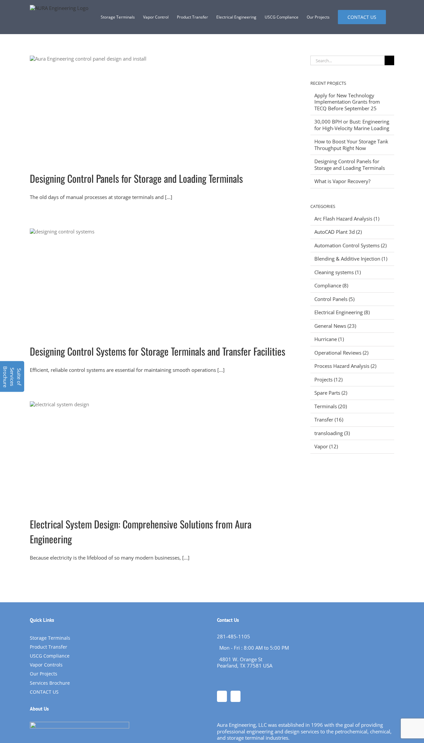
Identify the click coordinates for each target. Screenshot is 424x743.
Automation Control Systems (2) (350, 245)
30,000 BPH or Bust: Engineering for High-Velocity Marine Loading (351, 124)
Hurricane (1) (329, 339)
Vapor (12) (326, 446)
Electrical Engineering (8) (342, 312)
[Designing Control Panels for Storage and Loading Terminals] (159, 108)
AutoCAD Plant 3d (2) (338, 232)
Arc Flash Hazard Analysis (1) (346, 219)
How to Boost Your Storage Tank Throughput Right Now (351, 144)
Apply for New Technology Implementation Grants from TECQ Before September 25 (347, 102)
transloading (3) (332, 433)
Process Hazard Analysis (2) (345, 366)
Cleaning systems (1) (337, 272)
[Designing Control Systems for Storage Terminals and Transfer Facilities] (159, 281)
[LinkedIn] (235, 696)
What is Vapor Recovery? (342, 181)
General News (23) (335, 326)
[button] (12, 376)
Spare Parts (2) (330, 393)
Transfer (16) (328, 420)
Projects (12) (328, 379)
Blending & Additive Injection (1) (350, 259)
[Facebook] (222, 696)
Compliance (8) (331, 285)
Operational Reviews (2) (341, 353)
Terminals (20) (330, 406)
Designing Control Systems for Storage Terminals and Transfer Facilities (157, 351)
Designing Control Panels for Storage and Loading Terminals (136, 178)
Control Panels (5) (334, 299)
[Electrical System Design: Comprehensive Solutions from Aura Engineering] (159, 454)
